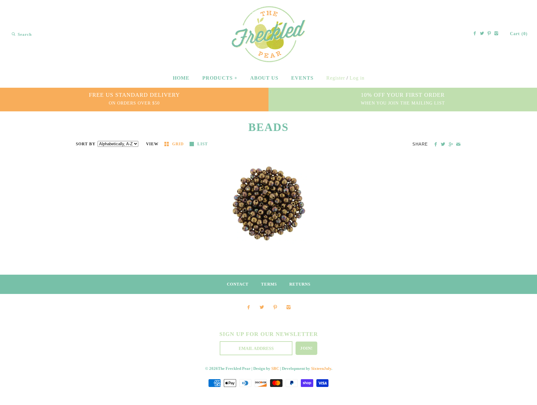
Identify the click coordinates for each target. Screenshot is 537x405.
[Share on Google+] (450, 144)
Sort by (85, 144)
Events (302, 78)
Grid (178, 144)
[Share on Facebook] (435, 144)
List (202, 144)
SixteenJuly (321, 368)
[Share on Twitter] (443, 144)
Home (181, 78)
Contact (238, 284)
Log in (357, 78)
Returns (299, 284)
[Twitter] (482, 34)
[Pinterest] (489, 34)
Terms (269, 284)
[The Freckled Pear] (269, 10)
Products (219, 78)
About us (264, 78)
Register (335, 78)
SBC (275, 368)
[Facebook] (475, 34)
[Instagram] (496, 34)
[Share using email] (458, 144)
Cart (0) (519, 33)
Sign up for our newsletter (268, 334)
